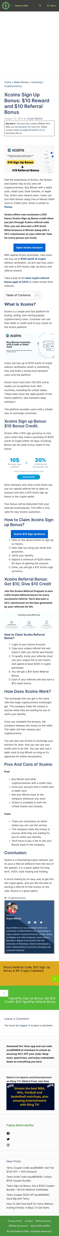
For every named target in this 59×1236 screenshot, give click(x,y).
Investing (36, 82)
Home (7, 82)
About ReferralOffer (41, 1225)
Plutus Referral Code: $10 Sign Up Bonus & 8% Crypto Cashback (27, 969)
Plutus (8, 207)
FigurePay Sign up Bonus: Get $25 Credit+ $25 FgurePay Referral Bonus (30, 1000)
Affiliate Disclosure (18, 1225)
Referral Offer (21, 5)
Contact (29, 1221)
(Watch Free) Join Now (35, 1081)
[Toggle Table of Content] (35, 295)
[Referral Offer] (7, 5)
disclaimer (22, 127)
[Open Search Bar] (40, 5)
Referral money (43, 1221)
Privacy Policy (15, 1221)
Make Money (21, 82)
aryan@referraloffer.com (31, 130)
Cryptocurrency (13, 86)
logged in (24, 1025)
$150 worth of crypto (33, 258)
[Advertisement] (29, 42)
